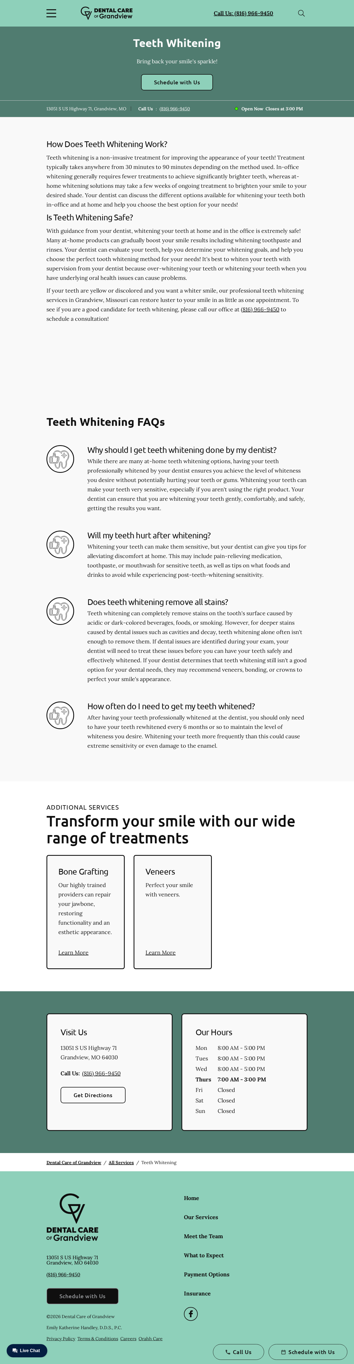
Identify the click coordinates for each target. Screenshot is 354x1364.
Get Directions (93, 1095)
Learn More (73, 952)
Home (191, 1198)
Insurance (197, 1293)
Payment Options (207, 1274)
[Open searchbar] (301, 13)
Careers (128, 1338)
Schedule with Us (177, 82)
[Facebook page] (191, 1314)
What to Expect (204, 1255)
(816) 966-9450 (175, 108)
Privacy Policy (60, 1338)
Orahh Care (151, 1338)
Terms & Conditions (97, 1338)
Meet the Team (203, 1236)
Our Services (201, 1217)
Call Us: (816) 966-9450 (243, 13)
